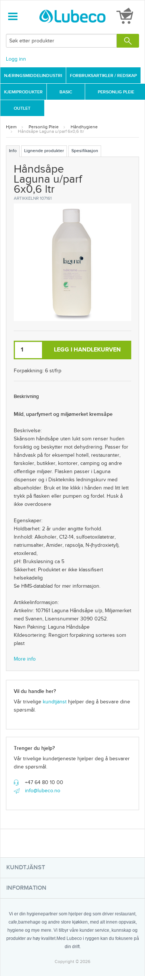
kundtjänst (55, 702)
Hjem (11, 126)
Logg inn (16, 59)
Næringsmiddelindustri (33, 75)
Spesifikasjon (84, 151)
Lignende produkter (44, 151)
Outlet (22, 108)
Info (13, 151)
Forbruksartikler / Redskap (103, 75)
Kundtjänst (25, 867)
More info (25, 659)
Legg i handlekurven (87, 349)
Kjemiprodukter (23, 92)
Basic (65, 92)
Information (26, 888)
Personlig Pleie (116, 92)
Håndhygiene (84, 126)
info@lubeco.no (42, 791)
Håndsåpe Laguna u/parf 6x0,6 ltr (51, 131)
